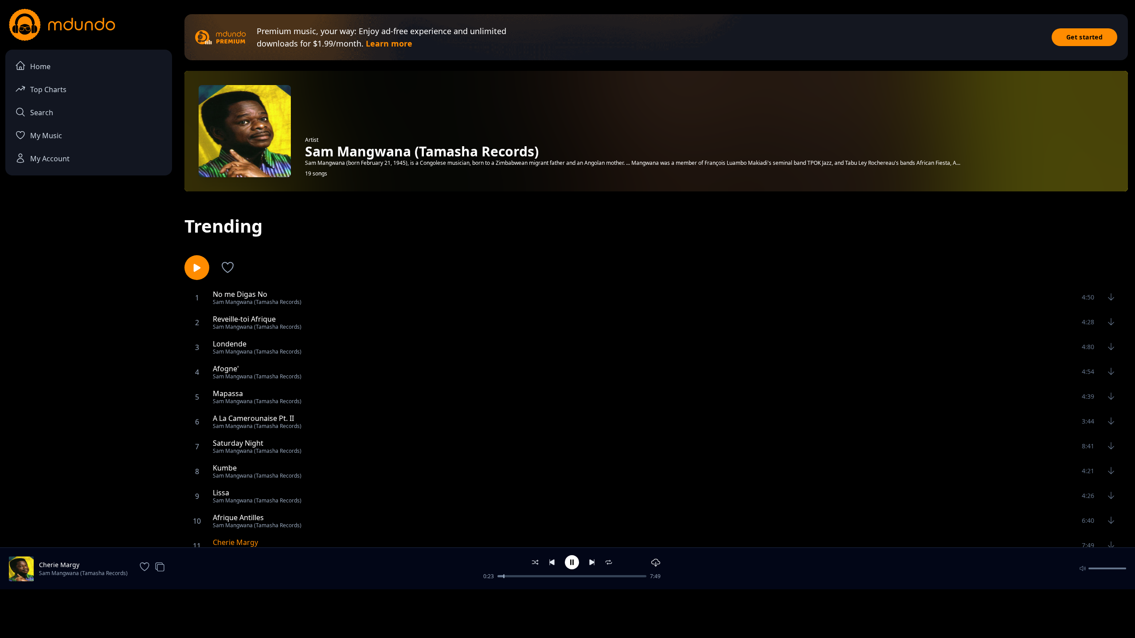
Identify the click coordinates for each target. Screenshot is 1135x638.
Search (41, 112)
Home (40, 66)
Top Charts (48, 89)
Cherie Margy (59, 564)
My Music (46, 135)
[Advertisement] (567, 613)
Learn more (389, 43)
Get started (1084, 37)
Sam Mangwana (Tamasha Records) (83, 573)
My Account (50, 158)
